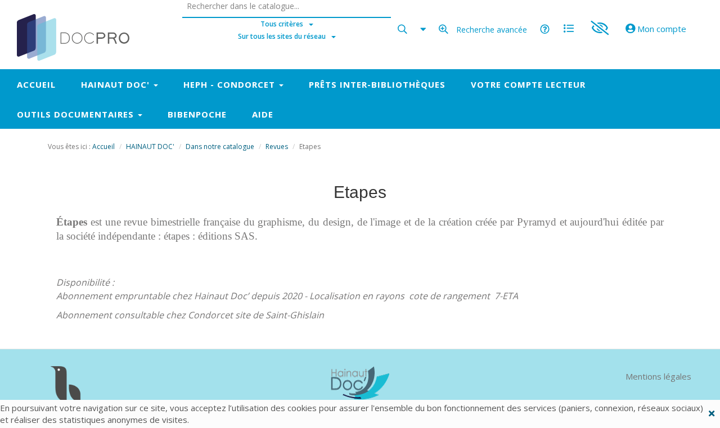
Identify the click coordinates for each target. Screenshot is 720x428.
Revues (277, 146)
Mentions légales (658, 376)
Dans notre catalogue (220, 146)
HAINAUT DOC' (150, 146)
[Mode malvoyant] (599, 24)
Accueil (103, 146)
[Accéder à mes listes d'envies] (568, 24)
